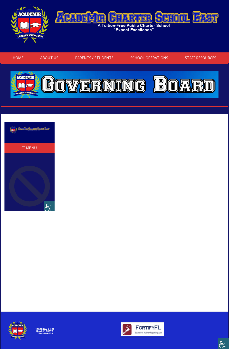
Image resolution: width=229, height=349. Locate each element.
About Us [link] (49, 57)
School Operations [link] (149, 57)
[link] (223, 343)
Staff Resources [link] (200, 57)
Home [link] (18, 57)
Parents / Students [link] (94, 57)
